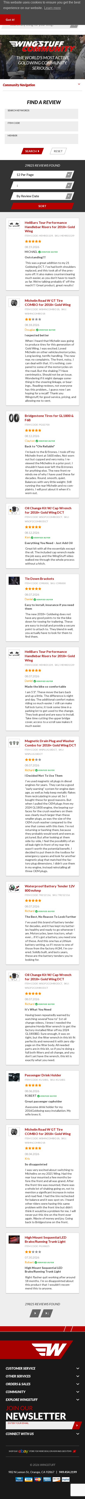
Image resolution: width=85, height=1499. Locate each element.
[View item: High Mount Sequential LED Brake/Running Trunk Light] (14, 1239)
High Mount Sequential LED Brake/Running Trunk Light (45, 1239)
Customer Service (20, 1368)
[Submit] (77, 1425)
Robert (29, 1262)
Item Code (14, 123)
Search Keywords (18, 110)
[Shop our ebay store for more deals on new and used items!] (42, 1451)
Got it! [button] (10, 19)
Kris (27, 1158)
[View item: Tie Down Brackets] (14, 581)
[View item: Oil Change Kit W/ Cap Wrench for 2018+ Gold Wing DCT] (14, 510)
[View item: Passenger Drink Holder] (14, 1077)
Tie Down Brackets (39, 578)
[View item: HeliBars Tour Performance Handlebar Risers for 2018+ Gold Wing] (14, 224)
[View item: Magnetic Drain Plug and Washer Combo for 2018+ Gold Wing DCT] (14, 743)
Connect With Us (20, 1433)
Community (15, 1391)
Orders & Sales (18, 1384)
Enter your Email (18, 1423)
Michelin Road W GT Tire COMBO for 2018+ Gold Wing (48, 302)
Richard (29, 770)
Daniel (29, 599)
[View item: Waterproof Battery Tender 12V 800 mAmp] (14, 888)
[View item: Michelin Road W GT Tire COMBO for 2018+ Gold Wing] (14, 302)
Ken (27, 537)
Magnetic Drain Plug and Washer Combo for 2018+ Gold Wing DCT (50, 743)
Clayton (30, 440)
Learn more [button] (52, 8)
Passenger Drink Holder (43, 1075)
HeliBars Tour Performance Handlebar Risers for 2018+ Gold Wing (50, 226)
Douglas (30, 329)
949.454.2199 (68, 1472)
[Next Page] (35, 1313)
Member (12, 135)
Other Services (18, 1376)
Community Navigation (19, 85)
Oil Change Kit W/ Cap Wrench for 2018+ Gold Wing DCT (48, 510)
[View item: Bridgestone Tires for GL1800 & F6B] (14, 418)
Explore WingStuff (22, 1399)
